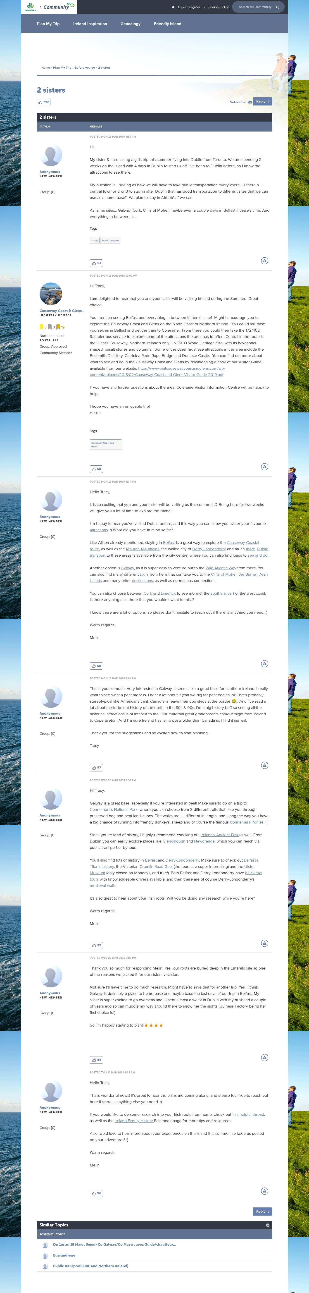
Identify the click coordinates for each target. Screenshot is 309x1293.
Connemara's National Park (114, 809)
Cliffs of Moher (224, 574)
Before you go (85, 67)
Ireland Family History (134, 1120)
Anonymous (50, 172)
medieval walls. (103, 885)
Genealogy (130, 23)
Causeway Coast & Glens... (62, 311)
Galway (127, 568)
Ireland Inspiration (90, 23)
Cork (148, 593)
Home (45, 67)
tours (145, 574)
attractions (99, 530)
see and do (257, 555)
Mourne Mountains (142, 549)
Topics (60, 1234)
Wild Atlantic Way (221, 568)
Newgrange (204, 841)
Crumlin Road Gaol (156, 866)
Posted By (47, 1234)
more (250, 549)
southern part (223, 593)
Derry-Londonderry (209, 549)
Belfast (169, 542)
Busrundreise (64, 1255)
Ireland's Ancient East (220, 835)
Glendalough (174, 841)
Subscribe (238, 102)
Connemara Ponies (247, 822)
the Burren (248, 574)
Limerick (169, 593)
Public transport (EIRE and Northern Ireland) (90, 1266)
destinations (142, 580)
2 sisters (104, 67)
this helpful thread (248, 1114)
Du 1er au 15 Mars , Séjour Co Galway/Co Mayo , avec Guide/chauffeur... (114, 1244)
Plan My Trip (48, 23)
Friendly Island (167, 23)
